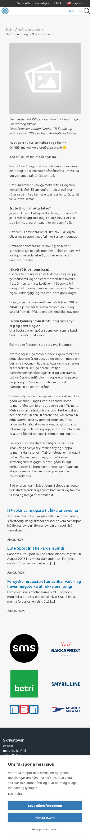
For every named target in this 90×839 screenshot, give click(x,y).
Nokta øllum (45, 817)
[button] (72, 11)
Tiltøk (58, 3)
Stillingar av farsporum (45, 829)
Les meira (15, 793)
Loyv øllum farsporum (45, 805)
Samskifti (23, 3)
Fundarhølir (41, 3)
